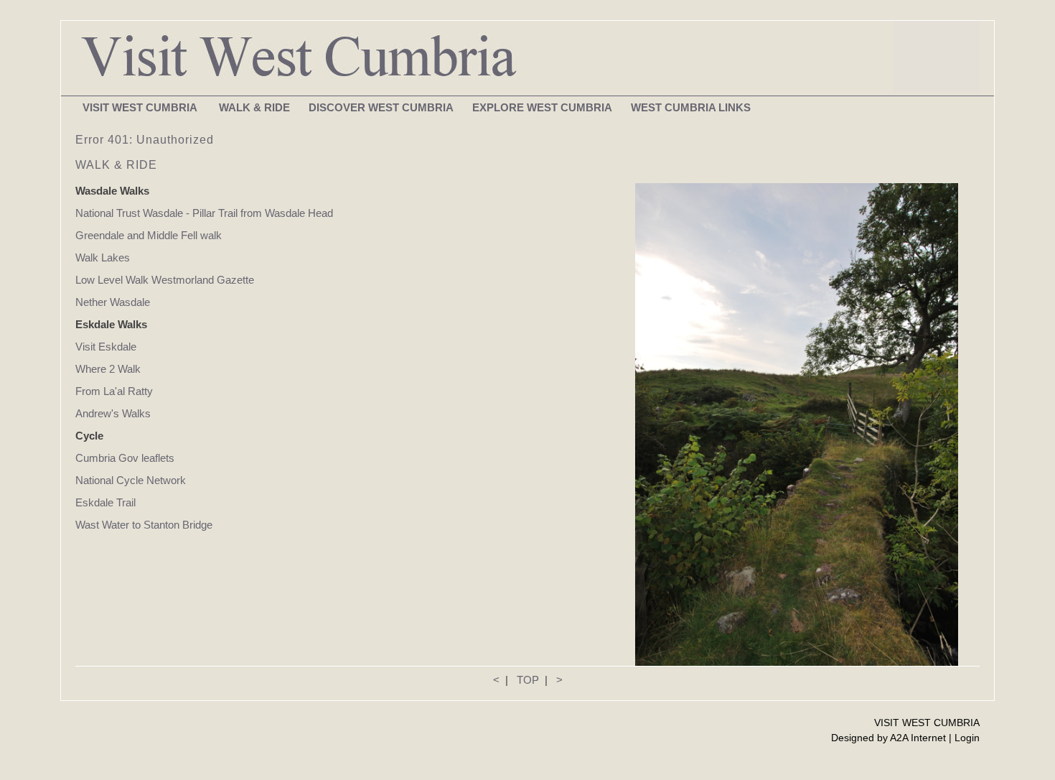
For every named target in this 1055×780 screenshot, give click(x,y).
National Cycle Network (130, 480)
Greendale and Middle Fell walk (148, 235)
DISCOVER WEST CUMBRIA (381, 107)
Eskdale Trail (105, 502)
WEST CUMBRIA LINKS (691, 107)
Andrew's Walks (113, 413)
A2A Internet (918, 737)
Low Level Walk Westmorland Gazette (164, 280)
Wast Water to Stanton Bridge (143, 525)
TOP (528, 680)
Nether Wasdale (112, 302)
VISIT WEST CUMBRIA (141, 107)
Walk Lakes (102, 257)
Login (967, 737)
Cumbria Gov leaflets (124, 458)
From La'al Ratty (114, 391)
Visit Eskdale (105, 346)
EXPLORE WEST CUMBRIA (542, 107)
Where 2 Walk (108, 369)
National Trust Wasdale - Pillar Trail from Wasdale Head (205, 213)
